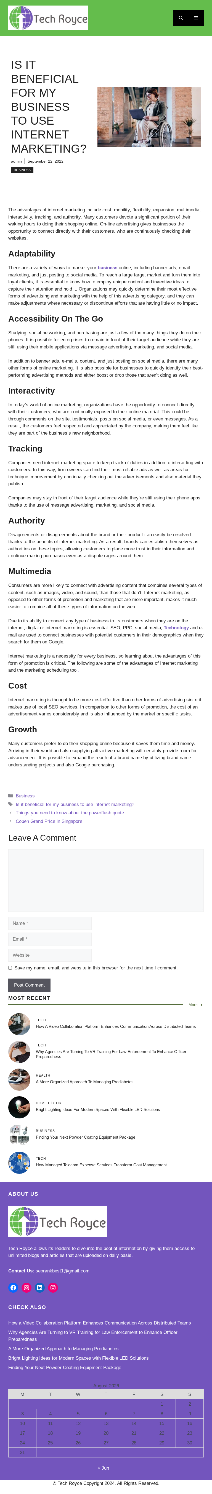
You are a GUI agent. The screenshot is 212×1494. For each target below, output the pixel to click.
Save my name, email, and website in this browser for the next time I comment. (96, 968)
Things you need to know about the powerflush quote (70, 812)
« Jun (103, 1468)
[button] (181, 18)
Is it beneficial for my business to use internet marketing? (75, 804)
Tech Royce (20, 1248)
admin (16, 161)
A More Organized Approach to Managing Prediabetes (85, 1081)
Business (22, 170)
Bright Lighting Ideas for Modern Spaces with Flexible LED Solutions (98, 1109)
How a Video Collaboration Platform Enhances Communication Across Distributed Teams (116, 1026)
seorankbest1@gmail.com (62, 1271)
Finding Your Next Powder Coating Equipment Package (85, 1137)
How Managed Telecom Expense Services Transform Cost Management (101, 1164)
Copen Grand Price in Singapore (49, 821)
